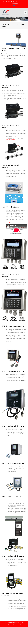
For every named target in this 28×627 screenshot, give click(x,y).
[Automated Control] (5, 12)
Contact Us (21, 624)
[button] (1, 19)
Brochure (8, 222)
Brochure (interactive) (10, 139)
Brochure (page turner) (11, 567)
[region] (14, 19)
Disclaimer (15, 624)
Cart (6, 624)
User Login (15, 3)
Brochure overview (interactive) (8, 60)
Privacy (9, 624)
